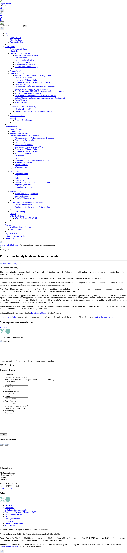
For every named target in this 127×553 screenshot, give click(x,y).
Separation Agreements (24, 187)
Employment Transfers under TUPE (29, 147)
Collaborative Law (22, 178)
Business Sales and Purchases (26, 55)
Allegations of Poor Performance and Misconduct (34, 138)
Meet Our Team (16, 40)
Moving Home (15, 191)
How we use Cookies (13, 514)
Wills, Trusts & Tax (17, 216)
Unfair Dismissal (21, 100)
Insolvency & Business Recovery (23, 107)
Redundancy (20, 158)
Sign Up (3, 328)
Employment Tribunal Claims (26, 80)
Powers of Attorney (17, 211)
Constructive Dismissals (24, 140)
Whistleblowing (21, 102)
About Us (9, 35)
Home (7, 33)
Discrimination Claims (23, 78)
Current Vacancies (17, 229)
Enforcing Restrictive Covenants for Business (32, 82)
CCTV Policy (10, 505)
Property (13, 118)
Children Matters (21, 174)
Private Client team (38, 313)
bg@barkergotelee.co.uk (104, 317)
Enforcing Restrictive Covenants (27, 151)
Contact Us (9, 238)
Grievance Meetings (23, 84)
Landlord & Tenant (17, 116)
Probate (13, 214)
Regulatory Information (14, 523)
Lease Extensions (22, 196)
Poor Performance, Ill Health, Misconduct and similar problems (39, 91)
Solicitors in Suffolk (8, 317)
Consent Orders (21, 180)
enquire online (5, 3)
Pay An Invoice (11, 234)
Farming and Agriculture (24, 60)
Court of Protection (17, 129)
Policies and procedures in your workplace (31, 89)
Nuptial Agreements (23, 185)
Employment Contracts (24, 145)
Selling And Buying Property (26, 194)
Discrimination (20, 142)
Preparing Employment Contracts (28, 93)
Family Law (14, 171)
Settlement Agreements (24, 162)
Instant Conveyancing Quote (16, 236)
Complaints (9, 508)
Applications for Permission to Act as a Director (33, 111)
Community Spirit (17, 42)
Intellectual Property (23, 62)
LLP (7, 516)
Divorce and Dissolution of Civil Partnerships (32, 182)
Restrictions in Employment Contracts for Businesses (35, 96)
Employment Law (17, 73)
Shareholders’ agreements (25, 64)
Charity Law (15, 51)
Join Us (8, 225)
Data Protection (21, 58)
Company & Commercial (20, 53)
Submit (3, 435)
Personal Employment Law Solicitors (24, 136)
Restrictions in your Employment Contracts (32, 160)
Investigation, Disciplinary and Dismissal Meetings (35, 87)
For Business (10, 47)
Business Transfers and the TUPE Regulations (33, 76)
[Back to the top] (2, 551)
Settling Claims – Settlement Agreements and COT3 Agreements (40, 98)
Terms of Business (12, 525)
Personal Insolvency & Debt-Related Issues (27, 202)
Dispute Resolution (17, 71)
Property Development (24, 120)
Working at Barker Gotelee (20, 227)
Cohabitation (20, 176)
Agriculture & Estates (18, 49)
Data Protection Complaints (16, 510)
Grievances (19, 156)
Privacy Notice (11, 521)
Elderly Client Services (19, 133)
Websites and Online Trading (26, 67)
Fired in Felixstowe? (23, 153)
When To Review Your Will (26, 218)
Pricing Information (12, 519)
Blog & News (15, 38)
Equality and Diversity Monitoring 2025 (20, 512)
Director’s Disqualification (25, 109)
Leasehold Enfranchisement (26, 198)
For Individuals (11, 127)
